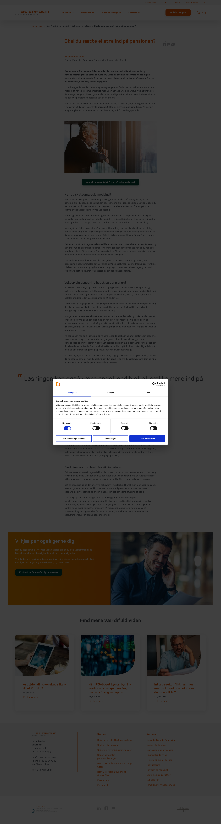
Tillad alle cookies (147, 438)
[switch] (96, 428)
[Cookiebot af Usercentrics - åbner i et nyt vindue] (154, 384)
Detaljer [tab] (110, 393)
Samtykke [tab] (72, 393)
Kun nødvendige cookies (74, 438)
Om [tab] (148, 393)
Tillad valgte (110, 438)
